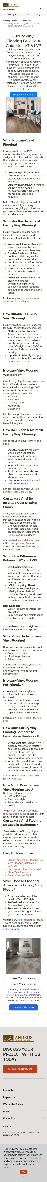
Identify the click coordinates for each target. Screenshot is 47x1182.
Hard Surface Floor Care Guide (25, 869)
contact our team (33, 920)
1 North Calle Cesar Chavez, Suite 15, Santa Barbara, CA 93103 (21, 1134)
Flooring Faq (27, 21)
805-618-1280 (9, 9)
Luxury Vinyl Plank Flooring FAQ (25, 860)
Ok (23, 1172)
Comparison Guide (30, 775)
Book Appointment (21, 1069)
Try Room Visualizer (23, 1007)
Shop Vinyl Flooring (23, 94)
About (6, 1111)
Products (8, 1090)
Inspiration (9, 1097)
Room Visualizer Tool (19, 875)
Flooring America (10, 21)
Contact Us (9, 1118)
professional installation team (24, 540)
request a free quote (14, 813)
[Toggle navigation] (41, 9)
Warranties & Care (13, 1104)
